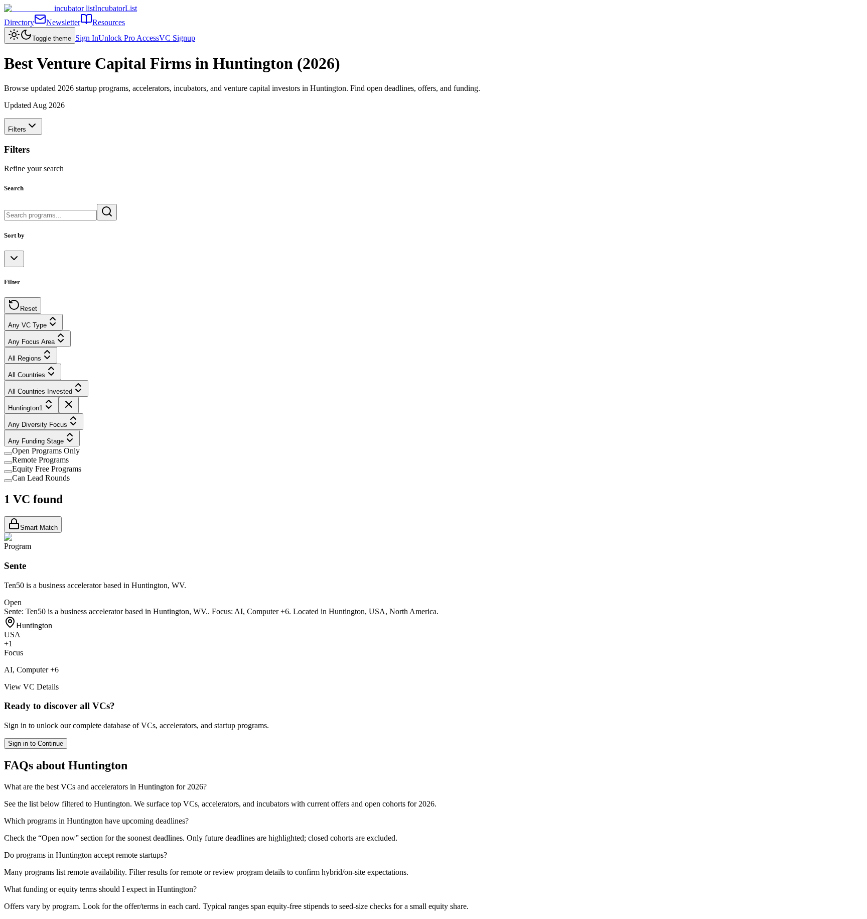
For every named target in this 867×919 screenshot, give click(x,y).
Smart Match (39, 527)
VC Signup (177, 38)
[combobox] (14, 259)
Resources (108, 22)
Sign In (86, 38)
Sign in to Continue (35, 743)
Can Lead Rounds (41, 478)
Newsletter (63, 22)
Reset (28, 308)
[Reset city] (69, 405)
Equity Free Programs (46, 469)
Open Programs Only (46, 450)
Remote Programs (40, 459)
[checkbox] (8, 453)
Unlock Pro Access (128, 38)
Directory (19, 22)
